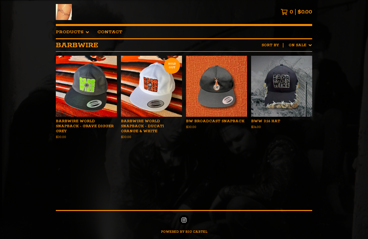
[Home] (64, 12)
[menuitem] (72, 32)
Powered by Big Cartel (184, 232)
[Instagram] (184, 220)
